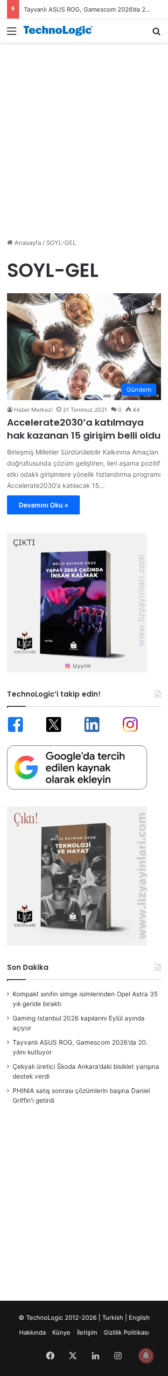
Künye (61, 1332)
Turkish (112, 1317)
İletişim (87, 1332)
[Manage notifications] (146, 1355)
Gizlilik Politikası (126, 1332)
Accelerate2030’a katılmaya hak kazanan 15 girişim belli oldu (84, 429)
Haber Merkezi (33, 409)
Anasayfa (27, 242)
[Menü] (11, 34)
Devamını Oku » (43, 505)
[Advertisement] (84, 135)
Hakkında (32, 1332)
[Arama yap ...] (156, 34)
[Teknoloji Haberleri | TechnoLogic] (60, 31)
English (139, 1317)
